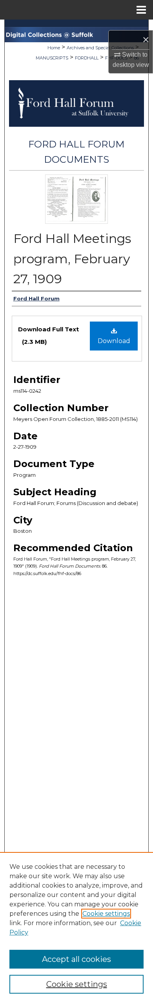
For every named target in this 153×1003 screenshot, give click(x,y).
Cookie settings (106, 913)
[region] (76, 927)
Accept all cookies (76, 959)
